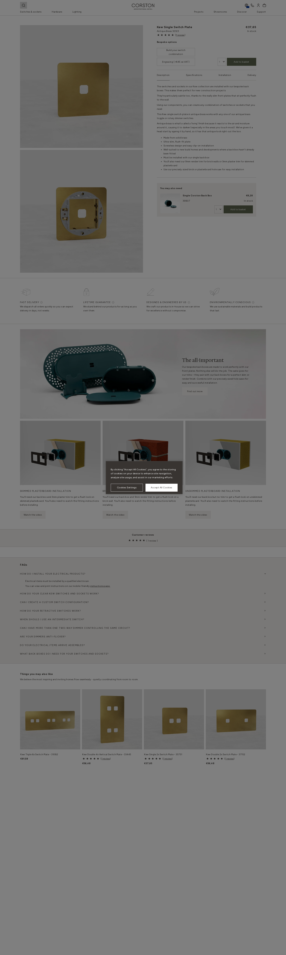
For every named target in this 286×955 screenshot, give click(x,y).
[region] (144, 477)
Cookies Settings (127, 487)
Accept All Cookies (161, 487)
